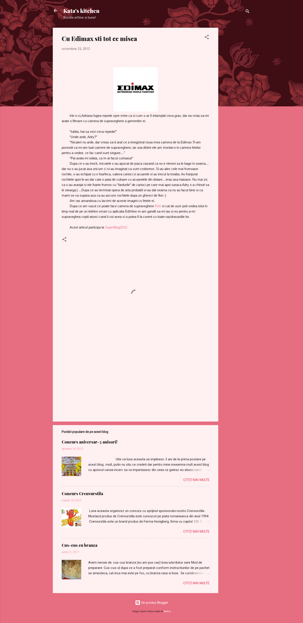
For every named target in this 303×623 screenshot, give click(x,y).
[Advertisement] (236, 94)
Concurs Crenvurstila (82, 493)
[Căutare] (247, 12)
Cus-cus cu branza (79, 545)
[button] (206, 37)
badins (167, 611)
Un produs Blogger (154, 603)
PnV (158, 206)
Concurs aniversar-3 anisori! (89, 442)
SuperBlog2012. (116, 227)
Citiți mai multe (196, 480)
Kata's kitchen (81, 10)
